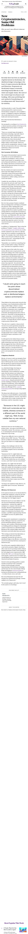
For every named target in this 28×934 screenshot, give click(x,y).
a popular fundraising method (11, 387)
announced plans (17, 570)
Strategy (4, 11)
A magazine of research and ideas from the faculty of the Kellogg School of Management (14, 7)
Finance (10, 11)
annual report (5, 380)
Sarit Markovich (5, 63)
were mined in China (18, 216)
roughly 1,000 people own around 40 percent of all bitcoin (12, 229)
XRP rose (10, 554)
